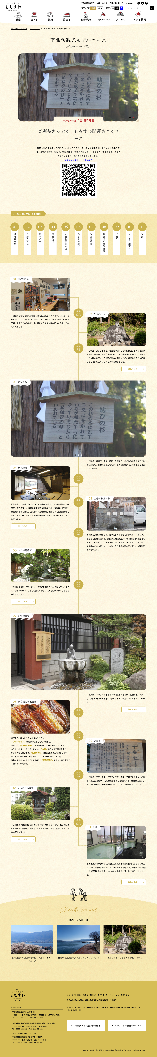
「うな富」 (43, 749)
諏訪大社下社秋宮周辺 (75, 1000)
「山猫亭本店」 (37, 752)
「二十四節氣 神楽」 (25, 745)
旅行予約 (93, 995)
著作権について (137, 1007)
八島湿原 (113, 1000)
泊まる (85, 995)
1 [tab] (130, 118)
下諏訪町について (88, 3)
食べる (74, 995)
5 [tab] (45, 732)
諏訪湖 (105, 1000)
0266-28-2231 (21, 1018)
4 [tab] (45, 309)
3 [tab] (42, 309)
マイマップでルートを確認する (78, 159)
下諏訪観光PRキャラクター (119, 1007)
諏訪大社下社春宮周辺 (93, 1000)
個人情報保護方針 (74, 1010)
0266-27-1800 (21, 1042)
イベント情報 (114, 995)
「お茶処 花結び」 (46, 760)
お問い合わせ (102, 3)
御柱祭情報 (125, 995)
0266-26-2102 (21, 1029)
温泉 (79, 995)
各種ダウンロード (116, 3)
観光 (68, 995)
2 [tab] (134, 118)
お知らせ (104, 1007)
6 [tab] (47, 732)
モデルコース (103, 995)
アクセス (70, 1007)
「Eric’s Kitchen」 (18, 741)
